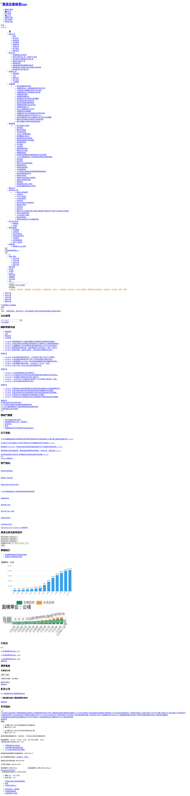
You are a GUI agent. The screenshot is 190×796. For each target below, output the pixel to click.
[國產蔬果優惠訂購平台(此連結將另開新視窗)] (33, 715)
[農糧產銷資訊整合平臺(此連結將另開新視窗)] (42, 713)
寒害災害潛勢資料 (23, 213)
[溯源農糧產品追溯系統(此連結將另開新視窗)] (24, 713)
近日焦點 (16, 80)
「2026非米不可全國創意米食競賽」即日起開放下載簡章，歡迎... (31, 379)
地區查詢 (5, 541)
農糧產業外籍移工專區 (24, 184)
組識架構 (9, 424)
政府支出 (20, 209)
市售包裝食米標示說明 (13, 420)
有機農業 (12, 84)
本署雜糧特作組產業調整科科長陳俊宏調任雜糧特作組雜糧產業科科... (36, 388)
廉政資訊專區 (21, 205)
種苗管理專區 (21, 130)
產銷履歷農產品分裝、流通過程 (16, 422)
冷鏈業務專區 (21, 169)
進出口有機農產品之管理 (25, 109)
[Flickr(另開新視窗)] (3, 458)
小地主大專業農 (80, 289)
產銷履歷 (28, 289)
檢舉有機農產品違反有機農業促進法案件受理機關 (34, 117)
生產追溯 (106, 289)
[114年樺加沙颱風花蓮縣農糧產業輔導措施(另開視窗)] (16, 404)
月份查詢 (5, 537)
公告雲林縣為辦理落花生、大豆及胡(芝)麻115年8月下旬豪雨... (30, 357)
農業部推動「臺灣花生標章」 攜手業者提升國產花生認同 (29, 350)
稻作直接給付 (37, 289)
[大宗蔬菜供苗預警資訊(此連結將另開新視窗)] (121, 713)
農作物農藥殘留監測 (24, 173)
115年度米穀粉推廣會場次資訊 (20, 381)
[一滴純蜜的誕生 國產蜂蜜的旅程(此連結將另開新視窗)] (13, 693)
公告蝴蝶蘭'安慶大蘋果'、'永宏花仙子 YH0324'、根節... (27, 363)
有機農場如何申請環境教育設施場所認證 (31, 113)
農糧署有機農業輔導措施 (25, 103)
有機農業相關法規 (23, 96)
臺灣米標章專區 (22, 167)
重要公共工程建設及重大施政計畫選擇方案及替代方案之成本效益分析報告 (43, 211)
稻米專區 (20, 159)
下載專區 (16, 238)
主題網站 (9, 20)
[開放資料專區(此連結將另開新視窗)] (67, 717)
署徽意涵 (16, 44)
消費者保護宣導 (18, 236)
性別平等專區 (21, 196)
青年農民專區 (21, 132)
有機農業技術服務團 (24, 111)
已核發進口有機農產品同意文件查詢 (29, 90)
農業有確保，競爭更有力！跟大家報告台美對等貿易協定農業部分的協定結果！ (34, 311)
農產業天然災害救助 (95, 289)
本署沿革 (16, 46)
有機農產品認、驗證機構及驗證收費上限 (31, 88)
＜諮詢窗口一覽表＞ (22, 757)
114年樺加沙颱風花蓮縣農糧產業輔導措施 (31, 171)
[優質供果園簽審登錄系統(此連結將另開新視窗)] (145, 715)
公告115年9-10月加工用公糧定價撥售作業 (24, 365)
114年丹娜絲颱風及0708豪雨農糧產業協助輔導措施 (34, 157)
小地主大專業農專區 (24, 134)
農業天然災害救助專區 (24, 163)
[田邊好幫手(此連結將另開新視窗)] (181, 713)
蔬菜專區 (20, 161)
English (8, 16)
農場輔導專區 (21, 165)
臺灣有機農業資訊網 (24, 86)
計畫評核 (20, 194)
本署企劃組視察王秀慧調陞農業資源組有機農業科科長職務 (33, 390)
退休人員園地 (17, 242)
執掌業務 (16, 42)
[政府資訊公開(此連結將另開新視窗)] (94, 715)
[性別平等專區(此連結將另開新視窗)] (32, 717)
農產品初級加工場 (19, 61)
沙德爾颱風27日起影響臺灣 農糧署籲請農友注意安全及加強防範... (31, 346)
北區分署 (16, 258)
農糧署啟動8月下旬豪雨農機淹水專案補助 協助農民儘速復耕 (30, 341)
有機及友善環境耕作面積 (13, 557)
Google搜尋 (5, 322)
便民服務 (16, 230)
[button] (99, 42)
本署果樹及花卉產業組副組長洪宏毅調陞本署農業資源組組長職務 (36, 397)
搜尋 (12, 285)
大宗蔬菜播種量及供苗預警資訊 (20, 373)
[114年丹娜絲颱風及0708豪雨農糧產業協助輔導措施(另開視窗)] (19, 407)
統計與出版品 (13, 221)
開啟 (3, 721)
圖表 (3, 675)
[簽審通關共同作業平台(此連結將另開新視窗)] (109, 715)
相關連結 (12, 244)
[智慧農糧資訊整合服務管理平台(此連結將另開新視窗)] (50, 717)
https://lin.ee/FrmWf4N (8, 770)
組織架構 (16, 40)
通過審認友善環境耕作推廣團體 (28, 98)
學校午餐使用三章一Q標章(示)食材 (25, 57)
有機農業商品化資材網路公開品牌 (28, 92)
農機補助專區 (21, 153)
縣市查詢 (5, 539)
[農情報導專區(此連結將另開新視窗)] (6, 715)
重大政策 (12, 53)
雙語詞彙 (9, 17)
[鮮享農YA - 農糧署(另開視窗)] (12, 789)
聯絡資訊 (16, 51)
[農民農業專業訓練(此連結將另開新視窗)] (81, 715)
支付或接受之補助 (23, 215)
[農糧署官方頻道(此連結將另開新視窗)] (17, 527)
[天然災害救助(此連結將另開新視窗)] (82, 713)
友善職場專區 (17, 240)
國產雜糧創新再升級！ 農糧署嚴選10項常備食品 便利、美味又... (31, 348)
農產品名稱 (6, 543)
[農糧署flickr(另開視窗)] (10, 791)
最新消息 (16, 78)
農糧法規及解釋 (22, 192)
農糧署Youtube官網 (19, 246)
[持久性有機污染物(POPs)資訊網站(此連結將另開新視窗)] (163, 713)
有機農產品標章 (22, 94)
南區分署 (16, 263)
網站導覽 (10, 9)
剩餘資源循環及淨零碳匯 (25, 140)
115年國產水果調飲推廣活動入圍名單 (22, 377)
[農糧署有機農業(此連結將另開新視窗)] (161, 715)
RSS (10, 281)
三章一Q (55, 289)
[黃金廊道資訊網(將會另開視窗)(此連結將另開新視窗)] (100, 713)
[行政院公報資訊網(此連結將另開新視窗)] (8, 713)
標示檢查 (71, 289)
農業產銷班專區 (22, 148)
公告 (14, 76)
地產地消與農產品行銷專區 (26, 178)
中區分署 (16, 260)
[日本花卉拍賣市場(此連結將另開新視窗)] (49, 715)
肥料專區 (20, 182)
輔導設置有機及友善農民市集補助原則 (30, 119)
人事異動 (16, 82)
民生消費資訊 (17, 234)
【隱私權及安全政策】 (13, 745)
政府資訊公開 (13, 190)
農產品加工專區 (22, 150)
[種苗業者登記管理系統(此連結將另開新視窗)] (65, 715)
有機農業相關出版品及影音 (26, 105)
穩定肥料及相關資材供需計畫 (23, 59)
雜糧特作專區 (21, 175)
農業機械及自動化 (23, 136)
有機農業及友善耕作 (20, 55)
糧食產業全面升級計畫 (20, 69)
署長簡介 (16, 38)
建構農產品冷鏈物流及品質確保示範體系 (27, 67)
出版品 (15, 225)
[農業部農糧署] (14, 4)
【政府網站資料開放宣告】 (14, 747)
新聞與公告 (13, 71)
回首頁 (9, 11)
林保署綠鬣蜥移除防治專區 (26, 186)
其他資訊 (20, 207)
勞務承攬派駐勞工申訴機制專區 (28, 219)
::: (1, 3)
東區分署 (16, 265)
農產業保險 (17, 63)
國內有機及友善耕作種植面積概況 (28, 121)
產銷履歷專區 (21, 142)
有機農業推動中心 (23, 107)
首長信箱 (9, 22)
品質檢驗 (63, 289)
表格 (7, 675)
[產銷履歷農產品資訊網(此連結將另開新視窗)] (127, 715)
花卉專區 (20, 144)
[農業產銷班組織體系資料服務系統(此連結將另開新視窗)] (14, 717)
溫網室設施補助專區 (24, 180)
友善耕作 (20, 289)
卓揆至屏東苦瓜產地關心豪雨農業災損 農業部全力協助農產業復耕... (32, 343)
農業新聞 (16, 73)
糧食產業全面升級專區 (24, 138)
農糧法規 (12, 188)
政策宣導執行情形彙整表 (25, 202)
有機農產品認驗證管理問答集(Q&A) (29, 115)
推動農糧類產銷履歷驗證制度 (23, 65)
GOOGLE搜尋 (20, 285)
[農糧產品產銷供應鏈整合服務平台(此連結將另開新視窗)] (64, 713)
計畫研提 (16, 232)
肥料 (120, 289)
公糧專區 (20, 146)
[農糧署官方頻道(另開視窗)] (11, 793)
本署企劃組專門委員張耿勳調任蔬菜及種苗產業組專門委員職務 (35, 392)
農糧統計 (16, 223)
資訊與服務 (13, 227)
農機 (125, 289)
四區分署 (12, 256)
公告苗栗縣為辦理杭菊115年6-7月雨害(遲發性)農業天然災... (29, 359)
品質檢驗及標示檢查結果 (25, 100)
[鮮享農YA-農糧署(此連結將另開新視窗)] (6, 527)
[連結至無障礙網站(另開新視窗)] (15, 783)
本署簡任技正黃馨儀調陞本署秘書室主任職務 (28, 395)
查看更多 (4, 353)
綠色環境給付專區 (23, 125)
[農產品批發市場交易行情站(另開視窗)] (11, 402)
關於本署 (12, 34)
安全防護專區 (21, 198)
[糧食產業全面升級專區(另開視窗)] (9, 409)
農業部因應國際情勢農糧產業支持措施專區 (32, 155)
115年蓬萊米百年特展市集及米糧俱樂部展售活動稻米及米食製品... (31, 375)
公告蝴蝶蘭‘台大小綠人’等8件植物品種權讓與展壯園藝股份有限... (31, 361)
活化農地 (114, 289)
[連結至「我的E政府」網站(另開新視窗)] (10, 785)
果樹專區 (20, 128)
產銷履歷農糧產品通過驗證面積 (16, 555)
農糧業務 (12, 123)
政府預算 (20, 200)
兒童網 (8, 14)
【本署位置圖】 (15, 750)
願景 (14, 36)
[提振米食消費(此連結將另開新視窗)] (18, 715)
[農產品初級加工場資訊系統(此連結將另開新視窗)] (140, 713)
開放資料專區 (21, 217)
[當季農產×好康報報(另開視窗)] (8, 305)
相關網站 (12, 277)
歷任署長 (16, 48)
